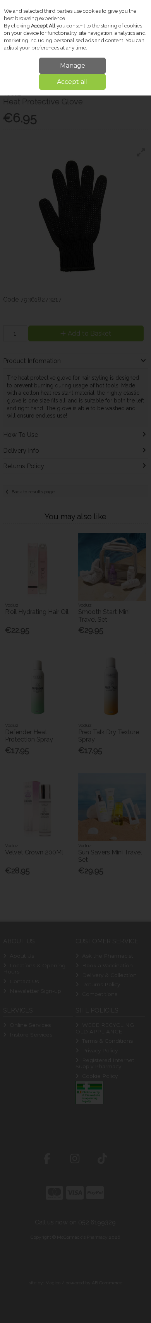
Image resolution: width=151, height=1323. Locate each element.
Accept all (72, 81)
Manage (72, 65)
